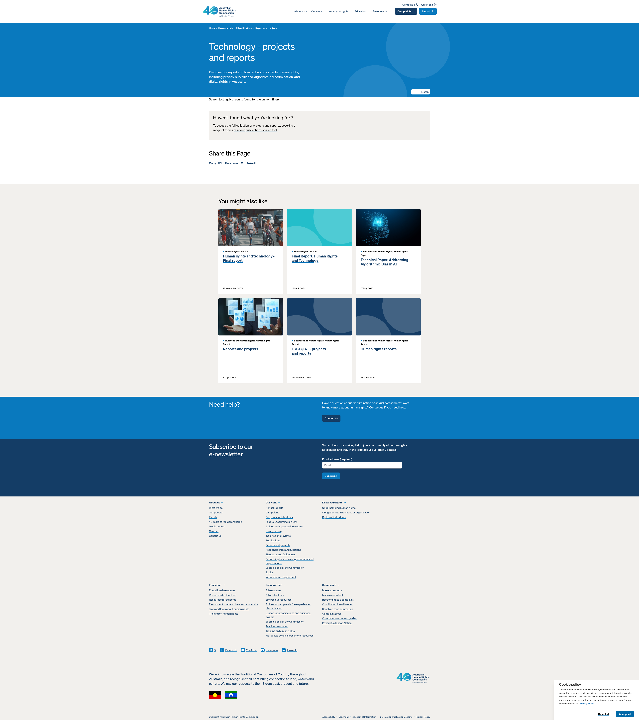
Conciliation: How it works (337, 604)
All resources (273, 590)
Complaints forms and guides (339, 618)
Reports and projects (240, 349)
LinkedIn (251, 163)
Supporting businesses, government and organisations (290, 561)
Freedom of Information (364, 717)
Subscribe (331, 476)
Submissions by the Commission (285, 568)
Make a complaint (332, 595)
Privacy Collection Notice (337, 623)
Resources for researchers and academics (233, 604)
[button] (420, 91)
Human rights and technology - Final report (249, 258)
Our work (316, 11)
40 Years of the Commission (225, 522)
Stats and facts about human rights (229, 609)
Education (360, 11)
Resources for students (222, 600)
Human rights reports (379, 349)
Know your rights (338, 11)
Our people (215, 512)
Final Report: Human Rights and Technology (315, 258)
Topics (269, 572)
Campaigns (272, 512)
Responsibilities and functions (283, 550)
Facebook (231, 163)
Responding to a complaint (337, 600)
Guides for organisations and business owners (288, 615)
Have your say (274, 531)
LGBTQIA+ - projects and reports (309, 351)
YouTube (251, 650)
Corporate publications (279, 517)
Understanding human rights (339, 508)
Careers (213, 531)
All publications (275, 595)
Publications (273, 540)
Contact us (408, 5)
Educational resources (222, 590)
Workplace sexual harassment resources (290, 636)
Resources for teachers (222, 595)
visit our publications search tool (255, 130)
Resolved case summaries (337, 609)
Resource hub (381, 11)
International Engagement (281, 577)
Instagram (272, 650)
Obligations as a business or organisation (346, 512)
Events (213, 517)
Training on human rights (223, 614)
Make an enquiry (332, 590)
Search (426, 11)
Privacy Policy (587, 703)
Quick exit (427, 5)
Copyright (343, 717)
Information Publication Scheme (396, 717)
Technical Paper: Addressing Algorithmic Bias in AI (384, 262)
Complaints (405, 11)
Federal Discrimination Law (281, 522)
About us (299, 11)
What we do (216, 508)
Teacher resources (277, 626)
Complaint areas (331, 614)
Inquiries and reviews (278, 536)
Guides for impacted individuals (284, 526)
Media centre (216, 526)
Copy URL (215, 163)
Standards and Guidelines (281, 554)
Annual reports (274, 508)
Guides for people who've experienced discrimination (288, 606)
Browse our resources (279, 600)
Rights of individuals (334, 517)
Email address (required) (337, 459)
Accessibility (328, 717)
